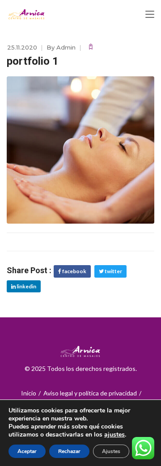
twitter (113, 271)
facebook (73, 271)
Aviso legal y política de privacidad (90, 393)
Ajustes (111, 451)
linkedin (26, 286)
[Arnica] (27, 14)
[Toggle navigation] (149, 15)
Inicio (28, 393)
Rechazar (69, 451)
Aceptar (27, 451)
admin (66, 47)
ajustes (114, 435)
